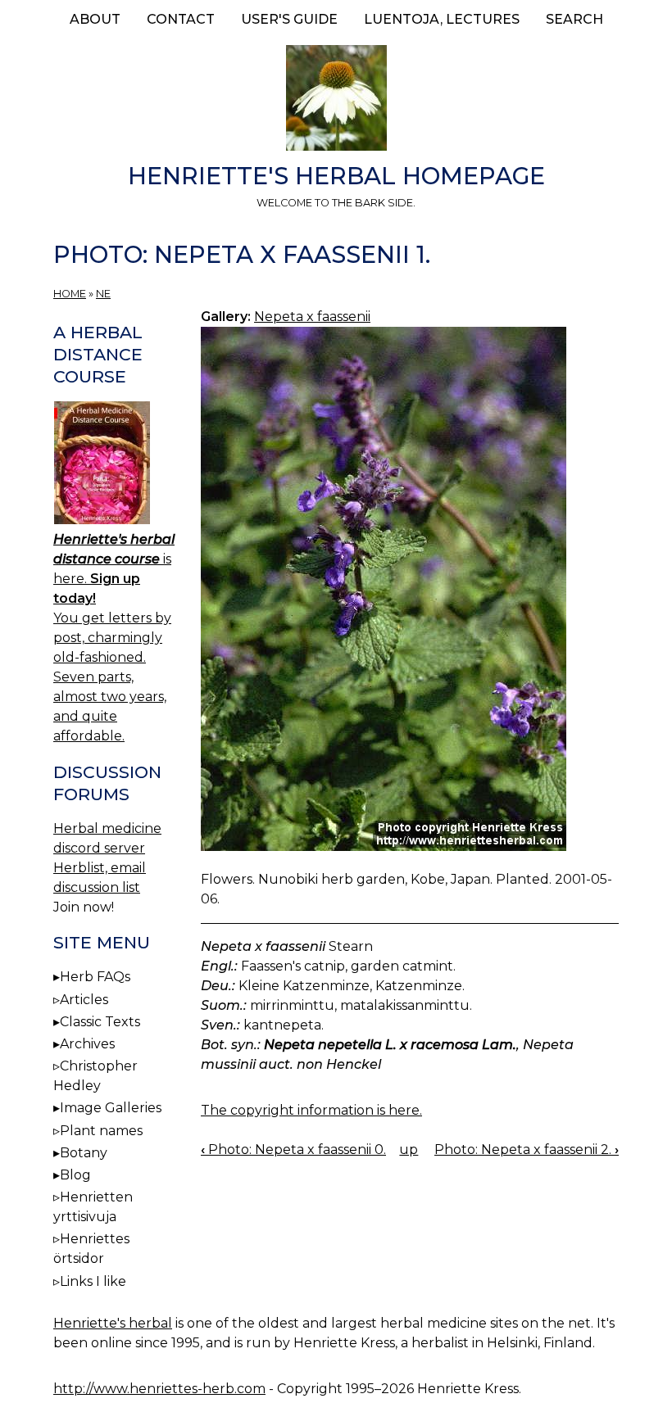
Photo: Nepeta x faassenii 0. (293, 1149)
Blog (75, 1175)
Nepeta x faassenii (312, 316)
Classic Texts (100, 1022)
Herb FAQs (95, 976)
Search (574, 19)
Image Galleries (110, 1108)
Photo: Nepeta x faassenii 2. (526, 1149)
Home (69, 293)
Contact (181, 19)
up (408, 1149)
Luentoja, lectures (442, 19)
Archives (87, 1044)
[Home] (336, 100)
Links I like (93, 1281)
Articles (84, 999)
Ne (103, 293)
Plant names (101, 1130)
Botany (83, 1153)
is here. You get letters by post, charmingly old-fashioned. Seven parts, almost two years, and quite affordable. (114, 638)
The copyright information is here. (311, 1110)
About (95, 19)
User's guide (289, 19)
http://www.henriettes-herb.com (159, 1388)
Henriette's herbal (112, 1323)
